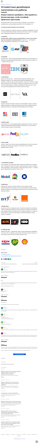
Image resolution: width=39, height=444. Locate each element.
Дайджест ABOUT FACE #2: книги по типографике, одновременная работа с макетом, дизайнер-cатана (10, 412)
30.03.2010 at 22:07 (6, 308)
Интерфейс (7, 419)
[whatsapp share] (8, 259)
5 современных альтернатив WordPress (9, 393)
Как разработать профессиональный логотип (11, 256)
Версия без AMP (23, 438)
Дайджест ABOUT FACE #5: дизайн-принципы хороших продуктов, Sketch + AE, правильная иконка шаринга (11, 373)
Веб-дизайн (8, 408)
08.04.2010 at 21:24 (6, 328)
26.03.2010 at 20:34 (6, 295)
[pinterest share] (5, 259)
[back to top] (36, 441)
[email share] (3, 259)
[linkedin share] (6, 259)
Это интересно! (3, 390)
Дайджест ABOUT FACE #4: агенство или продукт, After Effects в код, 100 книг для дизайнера (10, 383)
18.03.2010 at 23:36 (6, 276)
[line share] (10, 259)
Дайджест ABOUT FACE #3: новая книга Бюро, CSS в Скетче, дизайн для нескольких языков (11, 402)
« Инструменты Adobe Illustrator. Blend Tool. (9, 263)
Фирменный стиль (8, 4)
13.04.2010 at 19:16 (6, 340)
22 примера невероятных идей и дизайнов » (30, 263)
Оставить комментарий (19, 354)
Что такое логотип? (6, 254)
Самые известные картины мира (7, 364)
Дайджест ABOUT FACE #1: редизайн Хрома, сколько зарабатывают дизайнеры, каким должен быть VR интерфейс (10, 423)
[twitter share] (1, 259)
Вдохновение (3, 4)
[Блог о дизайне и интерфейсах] (2, 1)
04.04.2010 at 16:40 (6, 322)
